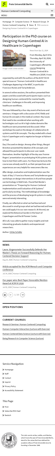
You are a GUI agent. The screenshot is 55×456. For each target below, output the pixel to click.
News (31, 25)
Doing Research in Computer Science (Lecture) (23, 338)
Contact (8, 378)
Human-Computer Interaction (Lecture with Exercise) (26, 329)
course (33, 68)
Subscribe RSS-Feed (12, 411)
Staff (6, 373)
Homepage (7, 21)
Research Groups (39, 21)
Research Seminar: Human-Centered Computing (24, 324)
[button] (5, 294)
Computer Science (22, 21)
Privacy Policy (10, 386)
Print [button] (6, 407)
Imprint (7, 382)
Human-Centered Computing (14, 25)
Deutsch (8, 415)
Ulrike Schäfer (16, 232)
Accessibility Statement (14, 390)
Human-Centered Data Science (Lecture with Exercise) (27, 333)
